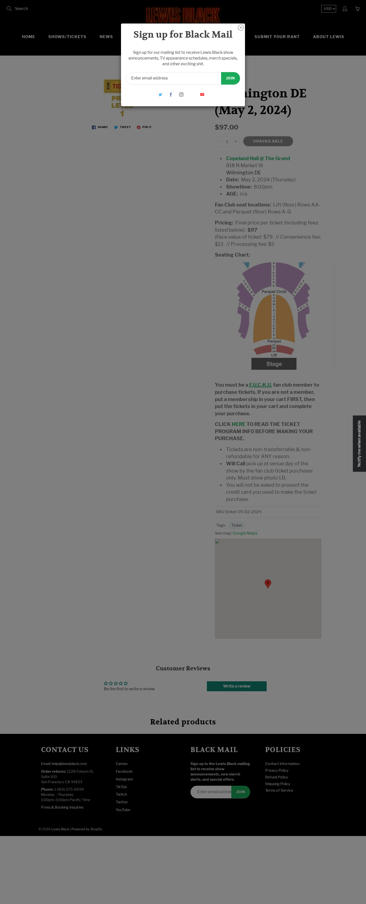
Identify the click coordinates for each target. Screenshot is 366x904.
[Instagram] (181, 94)
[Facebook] (171, 94)
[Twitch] (191, 94)
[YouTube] (202, 94)
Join (230, 78)
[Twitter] (160, 94)
